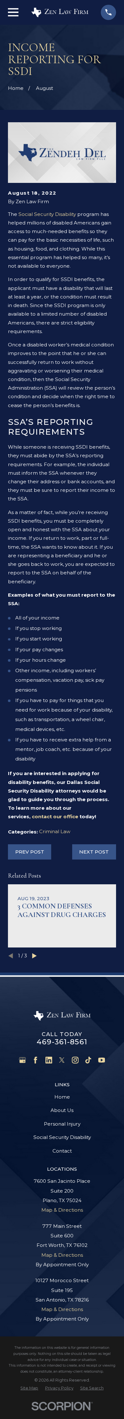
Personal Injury (62, 1124)
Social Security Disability (47, 214)
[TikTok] (88, 1060)
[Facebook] (35, 1060)
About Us (62, 1110)
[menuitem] (29, 1388)
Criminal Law (54, 831)
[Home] (59, 12)
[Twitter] (62, 1060)
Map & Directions (62, 1210)
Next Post (94, 852)
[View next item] (34, 956)
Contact (62, 1151)
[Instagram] (75, 1060)
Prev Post (29, 852)
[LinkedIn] (48, 1060)
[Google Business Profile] (22, 1060)
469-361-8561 (62, 1041)
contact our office (55, 816)
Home (62, 1097)
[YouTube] (101, 1060)
